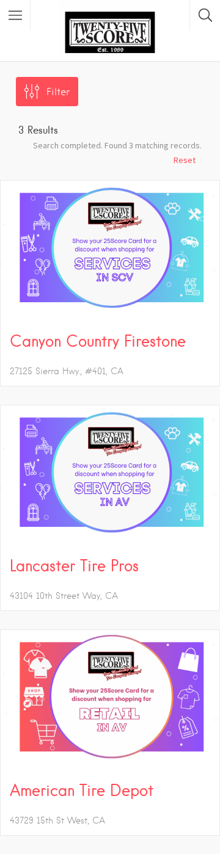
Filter (58, 92)
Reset (185, 159)
